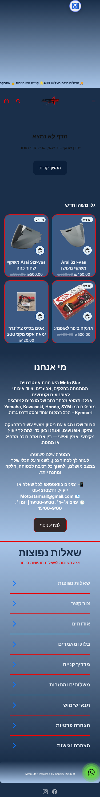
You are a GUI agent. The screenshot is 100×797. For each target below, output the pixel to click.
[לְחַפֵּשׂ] (18, 101)
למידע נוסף (50, 525)
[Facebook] (54, 791)
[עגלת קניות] (6, 101)
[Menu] (94, 101)
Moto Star (31, 773)
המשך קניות (50, 167)
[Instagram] (45, 791)
